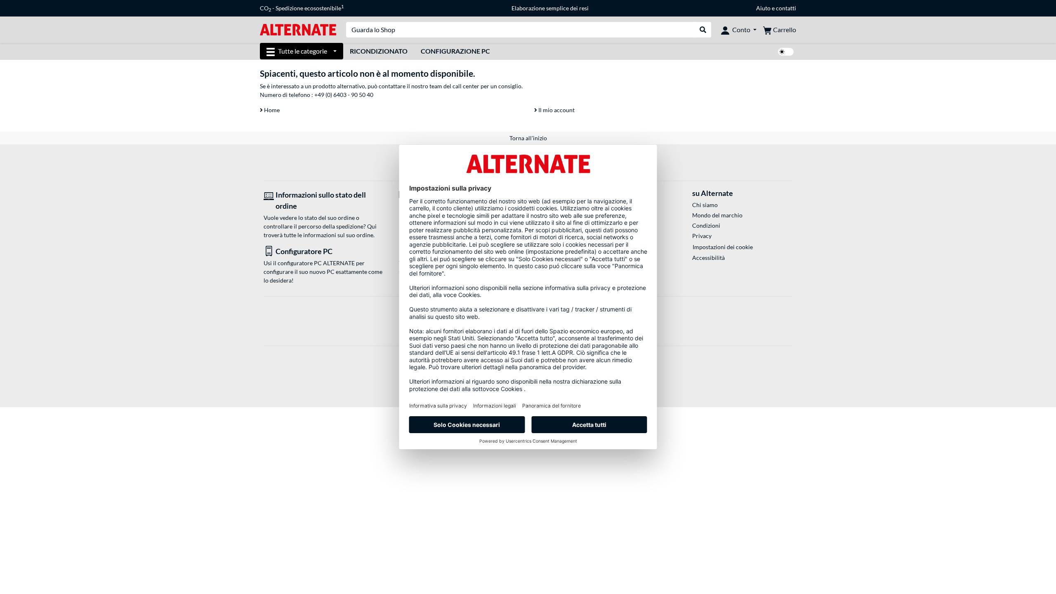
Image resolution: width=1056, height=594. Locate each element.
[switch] (786, 52)
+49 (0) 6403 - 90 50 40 (343, 94)
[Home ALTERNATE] (298, 29)
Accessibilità (708, 257)
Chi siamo (705, 204)
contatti (786, 8)
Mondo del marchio (717, 215)
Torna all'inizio (528, 137)
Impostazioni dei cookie (723, 246)
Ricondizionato (379, 51)
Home (271, 109)
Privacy (702, 235)
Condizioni (706, 225)
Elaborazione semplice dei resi (550, 8)
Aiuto (763, 8)
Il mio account (556, 109)
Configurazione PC (455, 51)
